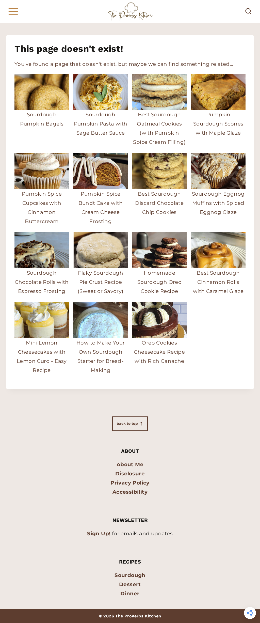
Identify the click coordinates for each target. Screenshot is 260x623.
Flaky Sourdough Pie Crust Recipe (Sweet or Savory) (101, 282)
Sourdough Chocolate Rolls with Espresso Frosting (42, 282)
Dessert (130, 584)
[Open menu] (13, 11)
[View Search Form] (248, 11)
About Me (130, 464)
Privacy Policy (130, 483)
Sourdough (130, 575)
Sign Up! (98, 534)
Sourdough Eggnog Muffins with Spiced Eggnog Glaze (218, 203)
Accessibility (130, 492)
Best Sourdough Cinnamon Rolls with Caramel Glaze (218, 282)
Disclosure (130, 474)
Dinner (129, 593)
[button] (130, 423)
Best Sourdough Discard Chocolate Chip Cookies (159, 203)
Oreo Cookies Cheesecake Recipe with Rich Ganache (159, 352)
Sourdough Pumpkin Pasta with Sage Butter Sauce (100, 124)
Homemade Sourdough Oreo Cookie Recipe (159, 282)
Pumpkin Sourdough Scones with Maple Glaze (218, 124)
